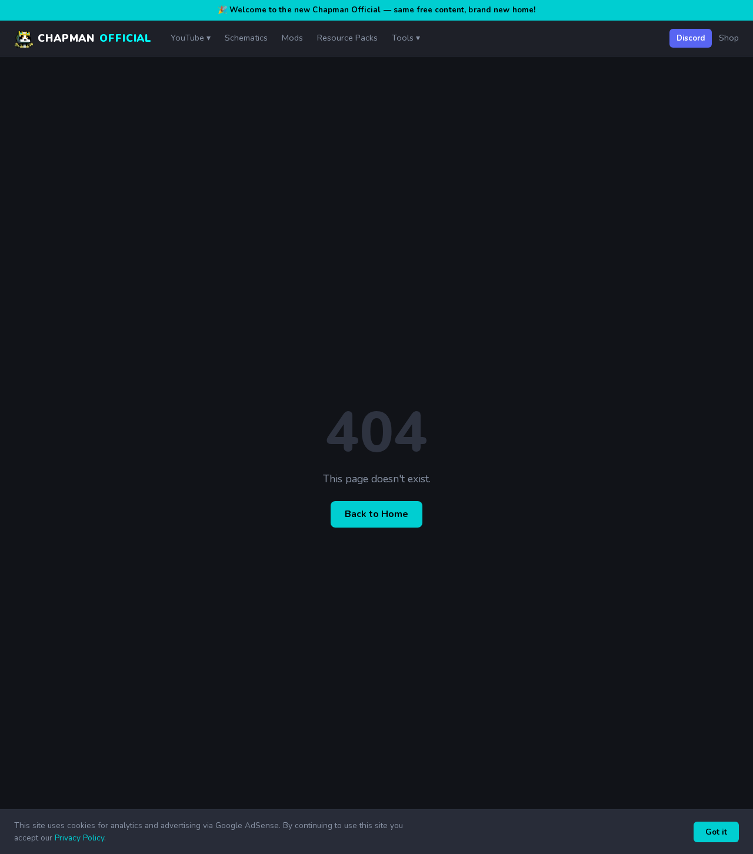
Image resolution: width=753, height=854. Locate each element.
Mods (292, 38)
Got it (716, 832)
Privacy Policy (79, 837)
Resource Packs (347, 38)
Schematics (246, 38)
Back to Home (376, 514)
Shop (729, 38)
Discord (691, 38)
